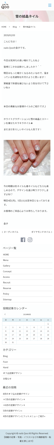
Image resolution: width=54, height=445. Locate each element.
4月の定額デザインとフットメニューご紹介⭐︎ (24, 416)
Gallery (6, 265)
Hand (5, 367)
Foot (5, 361)
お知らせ (7, 378)
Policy (6, 293)
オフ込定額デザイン (12, 373)
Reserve (7, 288)
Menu (5, 260)
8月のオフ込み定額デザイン (16, 393)
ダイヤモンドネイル (40, 231)
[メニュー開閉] (49, 5)
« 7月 (5, 314)
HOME (4, 26)
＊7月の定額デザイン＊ (14, 399)
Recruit (6, 282)
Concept (7, 271)
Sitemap (7, 299)
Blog (15, 26)
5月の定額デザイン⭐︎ (12, 410)
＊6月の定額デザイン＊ (14, 405)
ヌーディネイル (11, 231)
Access (6, 276)
